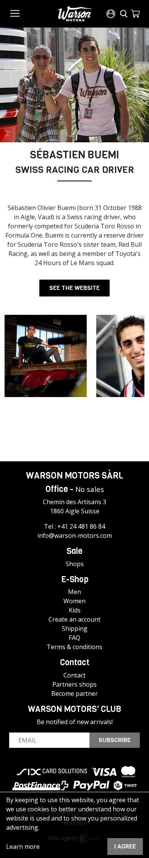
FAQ (74, 637)
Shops (75, 564)
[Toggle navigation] (15, 13)
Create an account (74, 619)
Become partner (74, 693)
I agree (125, 846)
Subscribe (115, 740)
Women (74, 601)
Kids (75, 610)
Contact (74, 675)
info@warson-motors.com (74, 535)
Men (74, 592)
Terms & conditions (74, 647)
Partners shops (74, 684)
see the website (74, 288)
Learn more (23, 846)
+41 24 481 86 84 (81, 526)
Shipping (74, 628)
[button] (135, 13)
